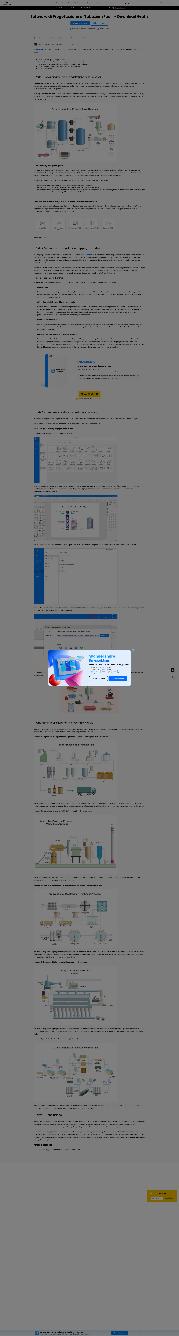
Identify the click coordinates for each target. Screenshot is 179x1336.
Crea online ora (118, 678)
